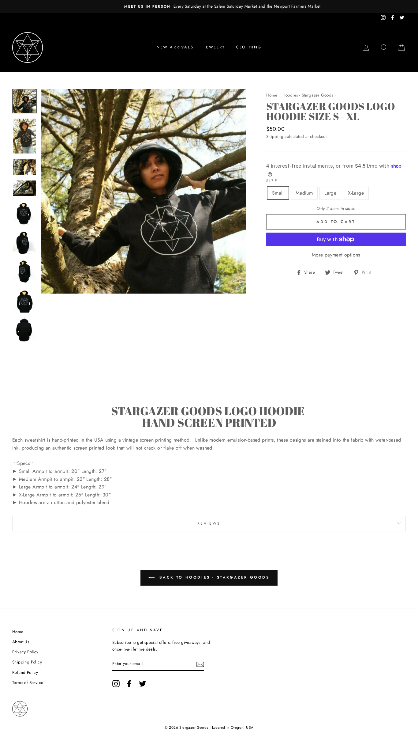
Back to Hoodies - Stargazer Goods (213, 577)
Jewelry (214, 47)
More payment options (336, 254)
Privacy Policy (25, 652)
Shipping (274, 136)
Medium (304, 192)
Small (278, 192)
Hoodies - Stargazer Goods (307, 95)
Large (330, 192)
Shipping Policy (27, 662)
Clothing (249, 47)
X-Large (356, 192)
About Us (20, 642)
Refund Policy (25, 672)
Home (272, 95)
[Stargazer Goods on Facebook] (129, 683)
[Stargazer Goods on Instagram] (116, 683)
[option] (209, 6)
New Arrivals (174, 47)
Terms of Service (27, 682)
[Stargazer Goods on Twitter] (142, 683)
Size (272, 181)
